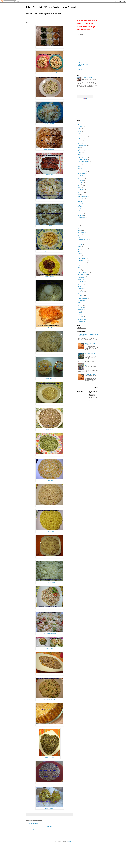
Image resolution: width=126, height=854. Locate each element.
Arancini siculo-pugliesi (49, 808)
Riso (79, 194)
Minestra (80, 168)
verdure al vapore (82, 217)
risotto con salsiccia (50, 556)
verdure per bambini (82, 219)
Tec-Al (79, 208)
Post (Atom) (33, 829)
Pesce (79, 187)
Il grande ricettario (82, 156)
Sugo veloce (81, 205)
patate (79, 184)
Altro (79, 123)
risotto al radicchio (49, 429)
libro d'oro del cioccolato (83, 161)
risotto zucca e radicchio (50, 674)
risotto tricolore (50, 47)
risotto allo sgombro (50, 506)
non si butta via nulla (83, 171)
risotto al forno (50, 327)
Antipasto (80, 126)
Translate (88, 99)
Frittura (79, 149)
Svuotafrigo (80, 206)
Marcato (80, 164)
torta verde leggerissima (50, 757)
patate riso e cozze (50, 200)
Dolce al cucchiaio (82, 145)
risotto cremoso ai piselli (50, 582)
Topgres (80, 210)
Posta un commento (33, 823)
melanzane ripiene (49, 174)
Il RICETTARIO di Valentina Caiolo (51, 7)
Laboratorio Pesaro (82, 159)
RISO (79, 67)
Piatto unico (80, 189)
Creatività (80, 142)
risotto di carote (50, 480)
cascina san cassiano (83, 137)
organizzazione (81, 173)
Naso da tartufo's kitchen (83, 170)
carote (79, 135)
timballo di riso (50, 725)
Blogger (69, 841)
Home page (49, 826)
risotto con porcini (49, 404)
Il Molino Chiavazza (82, 157)
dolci (79, 147)
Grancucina (80, 150)
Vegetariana (81, 215)
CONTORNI (80, 71)
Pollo (79, 191)
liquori (79, 163)
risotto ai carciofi (49, 353)
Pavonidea (80, 185)
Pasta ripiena (81, 178)
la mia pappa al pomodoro (49, 149)
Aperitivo (80, 128)
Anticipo (80, 124)
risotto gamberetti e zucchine (50, 633)
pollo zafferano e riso (49, 251)
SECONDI (80, 69)
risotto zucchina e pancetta (49, 699)
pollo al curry (49, 225)
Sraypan (80, 201)
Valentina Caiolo (88, 77)
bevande (80, 131)
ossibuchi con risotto (49, 276)
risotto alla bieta (50, 455)
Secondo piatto (81, 198)
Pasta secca (81, 180)
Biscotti (79, 133)
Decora (79, 143)
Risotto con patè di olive (50, 782)
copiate (79, 140)
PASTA (79, 66)
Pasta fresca (81, 177)
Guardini (80, 152)
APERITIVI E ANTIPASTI (83, 64)
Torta (79, 212)
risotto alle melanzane (49, 607)
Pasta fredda (81, 175)
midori (79, 166)
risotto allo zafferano (50, 531)
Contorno (80, 138)
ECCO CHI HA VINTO (90, 374)
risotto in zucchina (49, 648)
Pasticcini (80, 182)
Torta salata (80, 213)
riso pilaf (49, 302)
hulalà (79, 154)
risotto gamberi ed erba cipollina (49, 378)
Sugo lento (80, 203)
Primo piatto (81, 192)
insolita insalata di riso (49, 98)
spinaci (79, 199)
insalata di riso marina (49, 123)
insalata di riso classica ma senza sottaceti (50, 72)
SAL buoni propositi (82, 196)
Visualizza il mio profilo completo (84, 90)
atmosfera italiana (82, 129)
